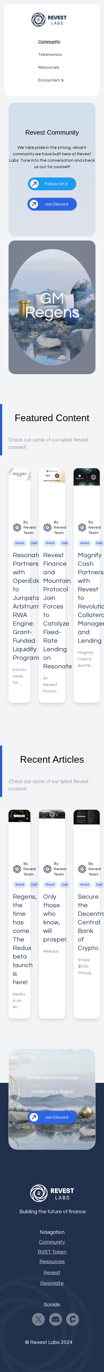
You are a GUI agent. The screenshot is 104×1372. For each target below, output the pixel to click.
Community (49, 42)
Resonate (52, 1283)
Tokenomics (50, 54)
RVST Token (52, 1252)
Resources (48, 67)
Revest (52, 1272)
